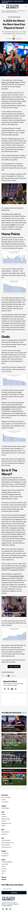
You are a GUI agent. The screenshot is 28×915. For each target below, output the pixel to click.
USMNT (3, 814)
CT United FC (5, 853)
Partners (3, 871)
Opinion (3, 799)
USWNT (3, 821)
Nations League (5, 819)
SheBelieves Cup (6, 823)
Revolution (4, 795)
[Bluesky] (10, 909)
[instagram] (6, 909)
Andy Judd (19, 38)
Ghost (15, 904)
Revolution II (4, 855)
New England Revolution (11, 10)
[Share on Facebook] (4, 688)
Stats (2, 873)
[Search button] (26, 6)
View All (24, 712)
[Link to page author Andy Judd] (14, 39)
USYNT (3, 825)
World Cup (4, 834)
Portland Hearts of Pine (7, 842)
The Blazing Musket (6, 905)
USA (2, 812)
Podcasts (3, 868)
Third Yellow (4, 802)
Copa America (5, 832)
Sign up (3, 877)
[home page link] (12, 6)
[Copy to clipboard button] (15, 688)
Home (2, 10)
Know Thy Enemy (6, 797)
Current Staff (4, 864)
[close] (25, 1)
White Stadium (5, 808)
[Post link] (14, 724)
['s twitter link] (2, 909)
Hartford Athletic (5, 840)
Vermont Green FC (6, 847)
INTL (2, 829)
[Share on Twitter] (8, 688)
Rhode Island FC (5, 845)
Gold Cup (4, 816)
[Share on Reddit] (11, 688)
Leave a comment (14, 666)
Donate (3, 866)
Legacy (3, 806)
